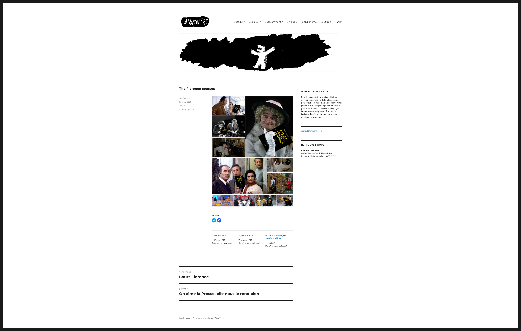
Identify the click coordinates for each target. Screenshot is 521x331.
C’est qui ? (239, 22)
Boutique (326, 22)
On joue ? (292, 22)
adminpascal (184, 98)
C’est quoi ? (254, 22)
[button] (195, 22)
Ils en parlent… (309, 22)
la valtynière (184, 318)
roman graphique (186, 109)
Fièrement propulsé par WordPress (208, 318)
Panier (338, 22)
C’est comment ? (274, 22)
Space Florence (246, 235)
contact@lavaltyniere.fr (312, 131)
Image (182, 106)
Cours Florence (219, 235)
